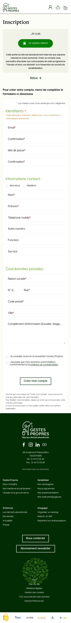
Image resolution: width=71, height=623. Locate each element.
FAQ (34, 580)
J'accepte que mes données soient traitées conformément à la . (34, 363)
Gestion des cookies (34, 592)
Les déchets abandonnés (15, 512)
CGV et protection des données (34, 597)
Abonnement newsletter (35, 548)
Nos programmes (46, 489)
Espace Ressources (34, 601)
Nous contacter (35, 538)
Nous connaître (10, 484)
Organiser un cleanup (48, 512)
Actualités (7, 521)
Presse (6, 525)
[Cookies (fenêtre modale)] (6, 617)
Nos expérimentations (48, 493)
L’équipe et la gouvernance (16, 493)
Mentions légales (34, 588)
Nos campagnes (45, 484)
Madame (31, 185)
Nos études (8, 516)
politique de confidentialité (44, 365)
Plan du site (34, 584)
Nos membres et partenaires (17, 489)
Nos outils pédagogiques (49, 497)
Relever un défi (45, 516)
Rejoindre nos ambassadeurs (52, 521)
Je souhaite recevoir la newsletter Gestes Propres (36, 356)
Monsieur (15, 185)
